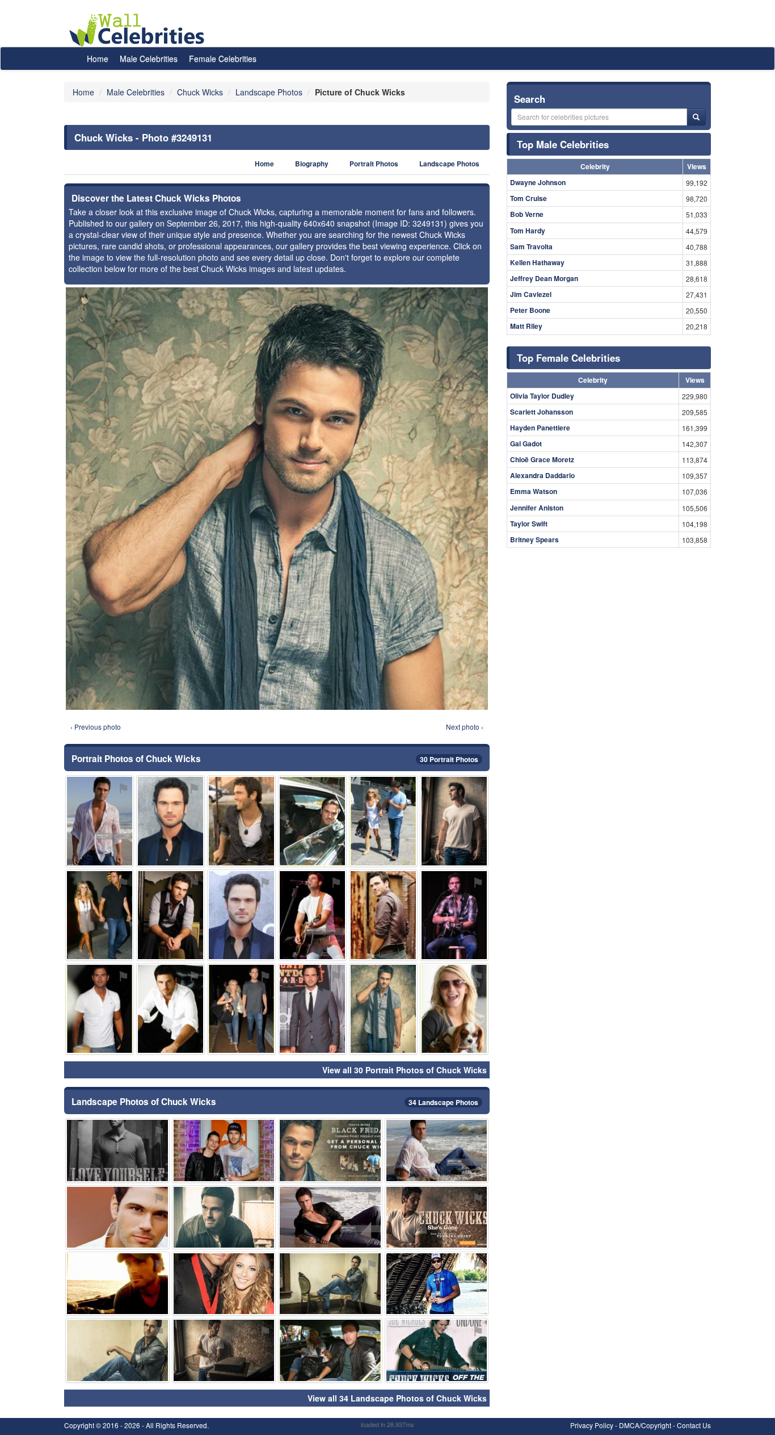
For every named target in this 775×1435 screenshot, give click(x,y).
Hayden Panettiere (540, 427)
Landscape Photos (449, 164)
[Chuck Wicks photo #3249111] (117, 1150)
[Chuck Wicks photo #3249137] (312, 821)
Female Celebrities (222, 58)
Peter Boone (530, 310)
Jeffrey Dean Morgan (544, 278)
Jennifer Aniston (536, 508)
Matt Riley (526, 326)
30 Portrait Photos (449, 759)
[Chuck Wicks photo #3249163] (437, 1217)
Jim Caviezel (530, 294)
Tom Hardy (527, 230)
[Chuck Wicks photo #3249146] (241, 915)
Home (97, 58)
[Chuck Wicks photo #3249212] (241, 1009)
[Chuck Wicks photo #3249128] (99, 1009)
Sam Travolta (531, 246)
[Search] (696, 116)
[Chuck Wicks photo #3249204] (437, 1284)
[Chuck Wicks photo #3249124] (170, 821)
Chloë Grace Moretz (542, 459)
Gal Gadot (526, 443)
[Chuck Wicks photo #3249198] (312, 915)
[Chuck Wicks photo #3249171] (437, 1150)
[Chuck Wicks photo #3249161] (454, 1009)
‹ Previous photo (95, 726)
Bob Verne (527, 214)
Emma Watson (533, 491)
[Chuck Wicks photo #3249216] (312, 1009)
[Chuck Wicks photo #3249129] (224, 1217)
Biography (311, 164)
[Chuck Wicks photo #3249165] (117, 1217)
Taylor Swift (528, 523)
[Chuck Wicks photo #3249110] (454, 821)
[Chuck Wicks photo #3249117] (117, 1350)
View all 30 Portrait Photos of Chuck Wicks (404, 1070)
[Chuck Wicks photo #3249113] (241, 821)
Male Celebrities (149, 58)
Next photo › (464, 726)
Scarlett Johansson (541, 412)
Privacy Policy (591, 1425)
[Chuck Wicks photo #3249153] (383, 821)
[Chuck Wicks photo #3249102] (383, 1009)
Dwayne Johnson (538, 182)
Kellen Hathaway (537, 262)
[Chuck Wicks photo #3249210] (99, 915)
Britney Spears (534, 539)
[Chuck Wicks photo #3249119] (454, 915)
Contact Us (694, 1425)
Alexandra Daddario (542, 475)
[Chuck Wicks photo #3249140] (330, 1284)
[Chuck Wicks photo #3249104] (383, 915)
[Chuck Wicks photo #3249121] (117, 1284)
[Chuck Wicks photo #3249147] (99, 821)
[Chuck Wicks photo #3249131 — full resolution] (277, 498)
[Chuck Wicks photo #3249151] (330, 1350)
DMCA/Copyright (645, 1425)
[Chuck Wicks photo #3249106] (170, 1009)
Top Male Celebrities (563, 144)
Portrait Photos (373, 164)
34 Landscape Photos (443, 1102)
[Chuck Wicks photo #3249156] (437, 1350)
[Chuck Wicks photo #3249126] (224, 1284)
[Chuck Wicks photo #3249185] (224, 1150)
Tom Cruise (528, 198)
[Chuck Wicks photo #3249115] (170, 915)
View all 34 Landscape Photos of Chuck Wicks (397, 1398)
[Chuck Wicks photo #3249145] (330, 1150)
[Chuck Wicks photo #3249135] (224, 1350)
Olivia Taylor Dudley (542, 396)
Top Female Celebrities (568, 358)
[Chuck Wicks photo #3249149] (330, 1217)
